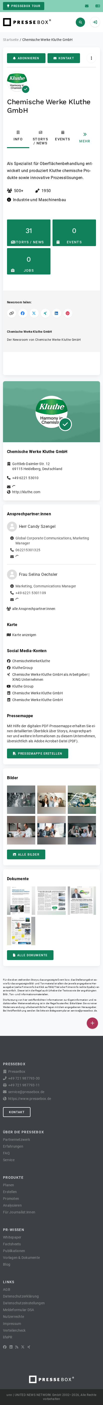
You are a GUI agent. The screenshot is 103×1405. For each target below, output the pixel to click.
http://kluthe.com (26, 492)
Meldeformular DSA (18, 1310)
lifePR (7, 1337)
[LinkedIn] (11, 1347)
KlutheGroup (22, 668)
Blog (6, 1264)
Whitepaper (12, 1237)
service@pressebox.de (84, 1010)
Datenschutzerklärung (21, 1296)
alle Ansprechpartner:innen (34, 609)
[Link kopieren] (11, 313)
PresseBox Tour (25, 6)
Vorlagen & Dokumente (21, 1258)
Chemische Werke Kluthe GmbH (37, 693)
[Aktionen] (91, 58)
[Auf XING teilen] (45, 313)
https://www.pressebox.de (29, 1099)
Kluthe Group (23, 686)
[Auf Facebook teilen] (23, 313)
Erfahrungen (13, 1146)
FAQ (6, 1153)
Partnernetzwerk (16, 1140)
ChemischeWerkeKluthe (31, 661)
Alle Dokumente (32, 955)
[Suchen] (80, 22)
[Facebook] (4, 1347)
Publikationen (14, 1251)
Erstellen (10, 1192)
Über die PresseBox (23, 1132)
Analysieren (12, 1205)
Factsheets (12, 1244)
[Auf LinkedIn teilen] (56, 313)
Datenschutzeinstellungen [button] (24, 1303)
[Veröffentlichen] (92, 1023)
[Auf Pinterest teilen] (67, 313)
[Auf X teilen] (34, 313)
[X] (22, 1347)
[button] (21, 799)
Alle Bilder (28, 854)
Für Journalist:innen (19, 1212)
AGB (6, 1289)
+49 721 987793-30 (24, 1078)
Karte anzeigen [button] (24, 635)
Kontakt (66, 58)
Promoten (11, 1199)
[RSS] (16, 1347)
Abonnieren (29, 58)
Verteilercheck (14, 1330)
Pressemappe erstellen (40, 753)
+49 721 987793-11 (24, 1085)
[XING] (29, 1347)
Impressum (12, 1324)
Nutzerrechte (13, 1317)
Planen (8, 1185)
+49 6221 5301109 (31, 593)
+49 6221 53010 (25, 478)
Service (8, 1160)
